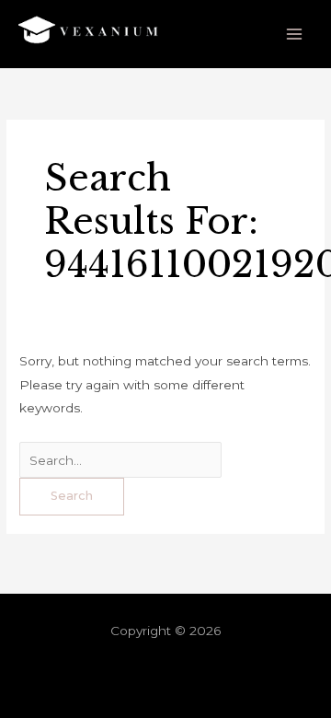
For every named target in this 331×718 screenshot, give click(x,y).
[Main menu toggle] (295, 34)
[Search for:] (120, 460)
